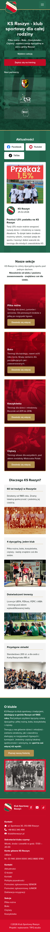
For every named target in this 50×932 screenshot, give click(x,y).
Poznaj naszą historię (19, 753)
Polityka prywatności (14, 880)
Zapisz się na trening (25, 62)
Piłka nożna (10, 902)
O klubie (8, 872)
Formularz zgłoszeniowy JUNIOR (20, 888)
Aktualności (10, 868)
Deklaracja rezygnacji (14, 892)
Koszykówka (10, 913)
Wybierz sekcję (25, 53)
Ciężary (8, 909)
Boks (6, 906)
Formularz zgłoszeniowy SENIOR (20, 884)
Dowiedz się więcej (21, 322)
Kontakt (8, 876)
